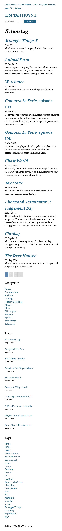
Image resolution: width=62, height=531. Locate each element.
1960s (7, 444)
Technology (10, 320)
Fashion (9, 295)
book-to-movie (12, 456)
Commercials (11, 292)
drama (8, 466)
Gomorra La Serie (14, 482)
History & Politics (13, 301)
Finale (16, 387)
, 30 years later (19, 368)
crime (8, 463)
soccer (8, 504)
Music (8, 308)
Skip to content (24, 4)
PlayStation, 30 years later (18, 415)
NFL (7, 494)
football (9, 478)
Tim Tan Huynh (21, 15)
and (27, 205)
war (7, 516)
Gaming (9, 298)
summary (9, 510)
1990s (7, 450)
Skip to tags (16, 8)
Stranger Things (13, 507)
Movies (8, 304)
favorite (9, 469)
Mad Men (9, 485)
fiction (8, 472)
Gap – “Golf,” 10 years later (18, 425)
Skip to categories (40, 4)
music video (11, 488)
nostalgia (9, 497)
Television (10, 323)
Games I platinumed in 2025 (19, 396)
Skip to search (10, 4)
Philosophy (10, 311)
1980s (7, 447)
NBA (7, 491)
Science (9, 314)
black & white (12, 453)
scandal (9, 501)
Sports (8, 317)
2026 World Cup (13, 339)
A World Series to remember (19, 406)
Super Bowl (10, 513)
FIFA (7, 475)
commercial (11, 459)
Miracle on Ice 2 (13, 377)
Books (8, 289)
